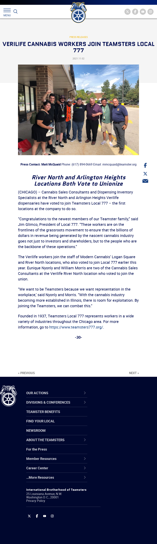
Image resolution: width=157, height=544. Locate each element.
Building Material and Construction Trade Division (121, 433)
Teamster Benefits (43, 411)
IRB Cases (108, 452)
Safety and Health (114, 424)
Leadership (109, 415)
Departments (111, 434)
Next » (134, 373)
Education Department (118, 415)
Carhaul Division (113, 443)
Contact (107, 406)
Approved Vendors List (118, 443)
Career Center (114, 393)
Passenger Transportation (120, 526)
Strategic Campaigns (117, 415)
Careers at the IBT (114, 415)
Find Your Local (40, 421)
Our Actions (112, 393)
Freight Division (112, 480)
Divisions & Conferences (123, 393)
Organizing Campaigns (118, 406)
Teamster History (114, 424)
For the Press (36, 449)
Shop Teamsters (113, 424)
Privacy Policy (35, 501)
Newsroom (36, 430)
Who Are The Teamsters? (120, 406)
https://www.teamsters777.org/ (76, 327)
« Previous (26, 373)
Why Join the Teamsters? (120, 406)
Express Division (113, 461)
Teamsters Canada (115, 434)
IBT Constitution (113, 443)
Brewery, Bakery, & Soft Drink (123, 424)
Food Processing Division (120, 470)
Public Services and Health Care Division (125, 535)
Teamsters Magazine (117, 415)
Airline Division (112, 406)
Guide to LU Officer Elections (122, 452)
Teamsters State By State (120, 406)
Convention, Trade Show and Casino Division (122, 452)
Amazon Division (113, 415)
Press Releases (79, 37)
